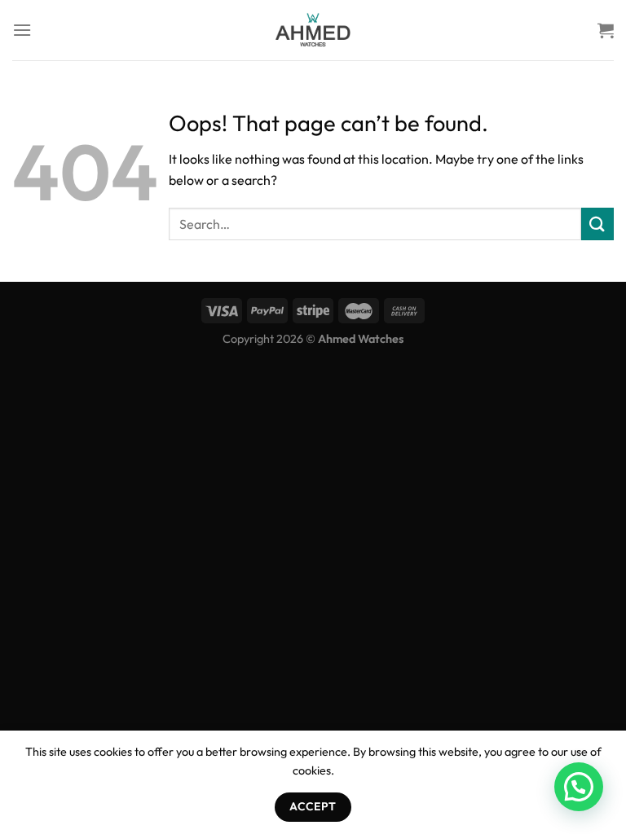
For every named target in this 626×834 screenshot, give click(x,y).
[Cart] (605, 30)
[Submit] (597, 223)
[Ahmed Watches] (313, 30)
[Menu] (22, 30)
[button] (578, 786)
